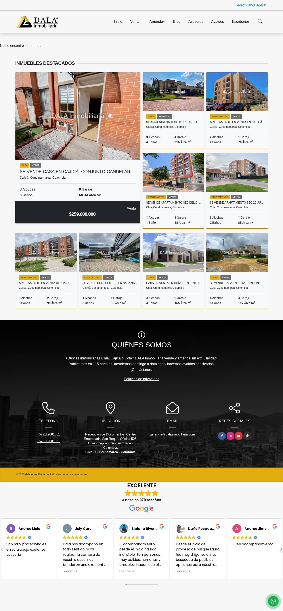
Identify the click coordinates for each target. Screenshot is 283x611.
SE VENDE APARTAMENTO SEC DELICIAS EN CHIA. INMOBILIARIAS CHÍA (173, 202)
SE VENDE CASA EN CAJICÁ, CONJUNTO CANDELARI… (78, 171)
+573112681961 (48, 434)
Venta (134, 21)
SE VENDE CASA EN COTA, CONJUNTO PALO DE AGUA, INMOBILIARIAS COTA (237, 283)
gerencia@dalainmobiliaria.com (172, 434)
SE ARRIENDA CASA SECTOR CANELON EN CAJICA (173, 122)
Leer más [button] (70, 571)
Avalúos (217, 21)
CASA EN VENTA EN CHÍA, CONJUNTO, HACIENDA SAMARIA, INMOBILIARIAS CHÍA (173, 283)
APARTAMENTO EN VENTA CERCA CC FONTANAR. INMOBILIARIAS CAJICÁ (46, 283)
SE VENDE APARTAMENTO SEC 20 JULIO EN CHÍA (237, 202)
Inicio (118, 21)
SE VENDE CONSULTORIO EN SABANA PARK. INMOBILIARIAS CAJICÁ (109, 283)
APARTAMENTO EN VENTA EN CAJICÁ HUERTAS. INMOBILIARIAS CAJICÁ (237, 122)
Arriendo (156, 21)
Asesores (195, 21)
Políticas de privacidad (141, 379)
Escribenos (241, 21)
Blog (176, 21)
